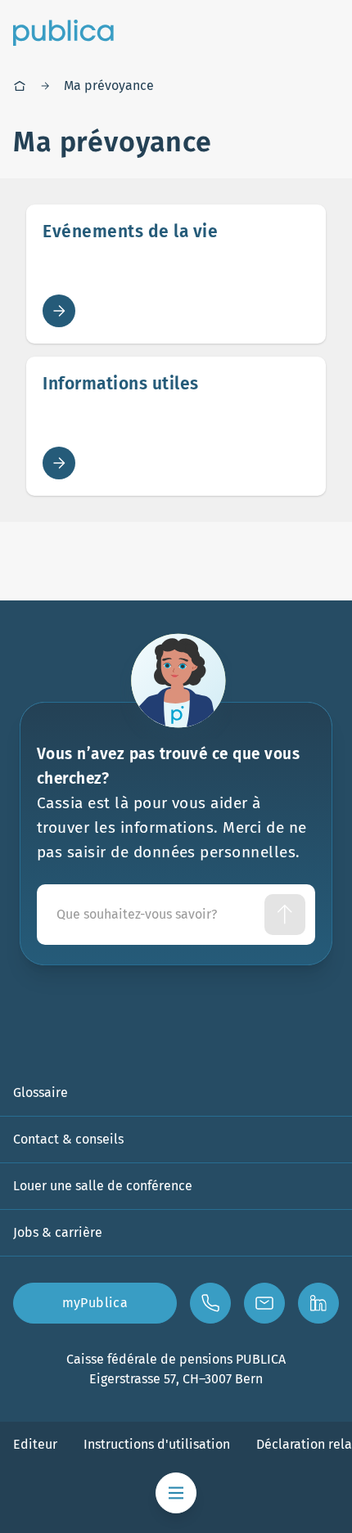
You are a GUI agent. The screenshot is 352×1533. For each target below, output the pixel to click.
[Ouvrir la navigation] (176, 1492)
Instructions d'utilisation (156, 1444)
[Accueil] (19, 85)
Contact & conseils (68, 1139)
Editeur (35, 1444)
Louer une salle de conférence (102, 1186)
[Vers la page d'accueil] (63, 33)
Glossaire (40, 1092)
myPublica (95, 1302)
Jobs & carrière (57, 1232)
